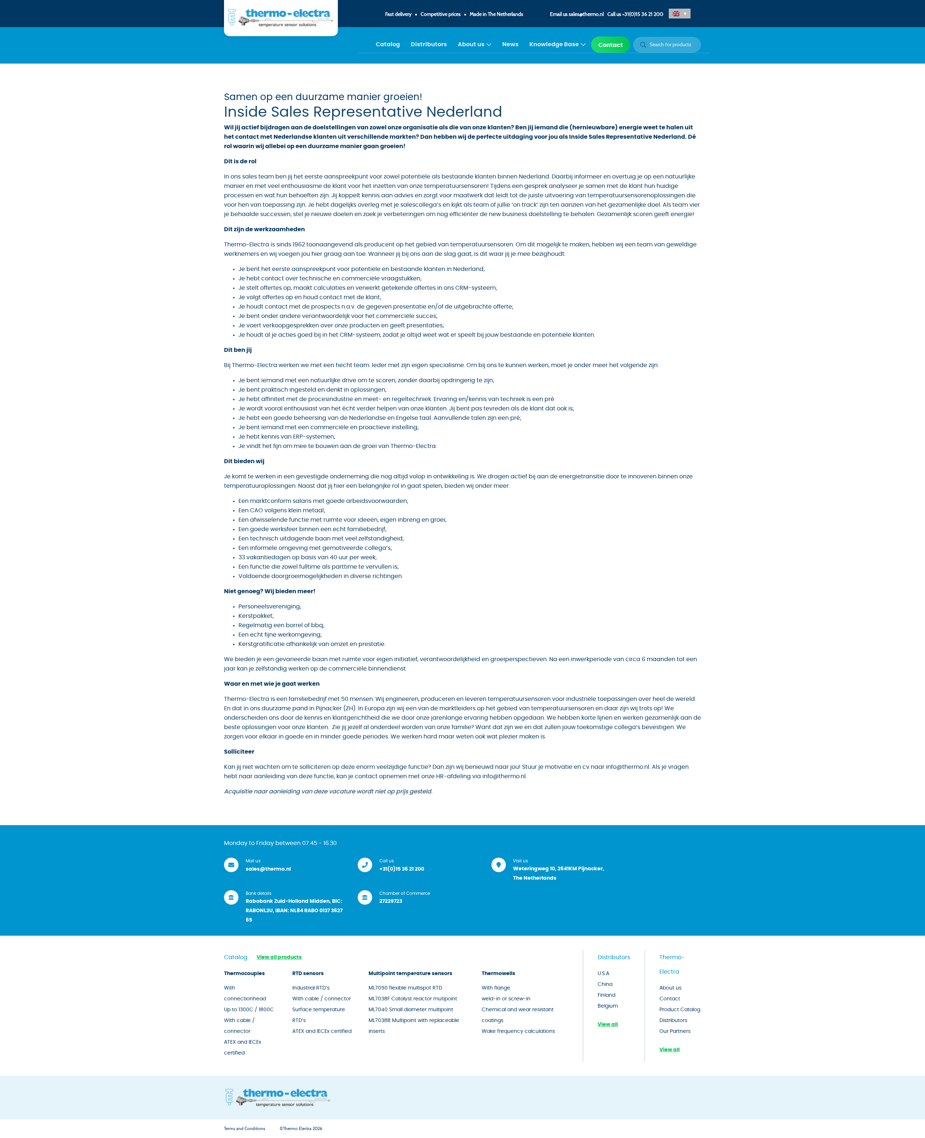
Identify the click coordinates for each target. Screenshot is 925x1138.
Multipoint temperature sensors (410, 973)
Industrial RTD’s (311, 988)
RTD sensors (308, 973)
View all (608, 1024)
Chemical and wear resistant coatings (518, 1015)
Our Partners (674, 1031)
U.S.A (603, 973)
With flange (496, 988)
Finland (606, 995)
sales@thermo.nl (586, 14)
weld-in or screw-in (506, 998)
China (605, 984)
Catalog (388, 44)
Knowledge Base (554, 44)
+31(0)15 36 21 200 (642, 14)
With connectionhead (245, 993)
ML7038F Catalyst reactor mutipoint (413, 998)
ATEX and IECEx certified (242, 1048)
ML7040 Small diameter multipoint (411, 1009)
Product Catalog (679, 1009)
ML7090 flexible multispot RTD (405, 988)
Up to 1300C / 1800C (249, 1009)
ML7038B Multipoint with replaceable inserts (414, 1026)
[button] (679, 13)
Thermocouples (244, 973)
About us (471, 44)
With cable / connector (239, 1026)
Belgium (608, 1006)
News (510, 44)
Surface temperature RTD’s (318, 1015)
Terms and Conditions (244, 1128)
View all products (279, 957)
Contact (610, 45)
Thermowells (498, 973)
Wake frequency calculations (518, 1031)
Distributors (429, 44)
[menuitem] (387, 44)
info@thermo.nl (627, 767)
